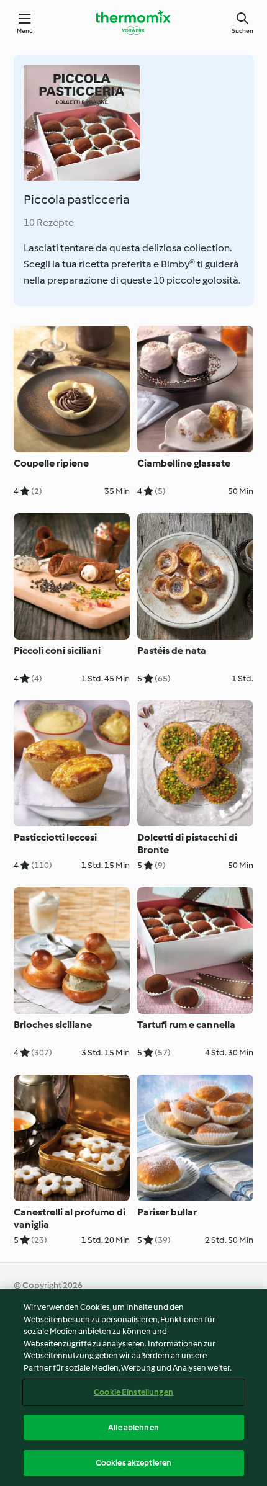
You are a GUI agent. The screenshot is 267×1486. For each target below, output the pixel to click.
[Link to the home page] (133, 22)
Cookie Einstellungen (133, 1392)
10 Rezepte (49, 222)
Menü (25, 31)
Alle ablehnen (133, 1427)
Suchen (242, 31)
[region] (133, 1387)
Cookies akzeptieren (133, 1462)
